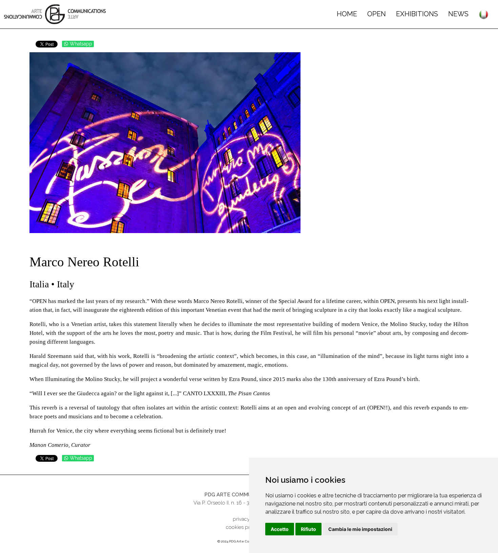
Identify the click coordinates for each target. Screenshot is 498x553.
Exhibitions (417, 14)
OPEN (376, 14)
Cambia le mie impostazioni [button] (360, 529)
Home (347, 14)
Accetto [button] (280, 529)
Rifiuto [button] (308, 529)
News (458, 14)
